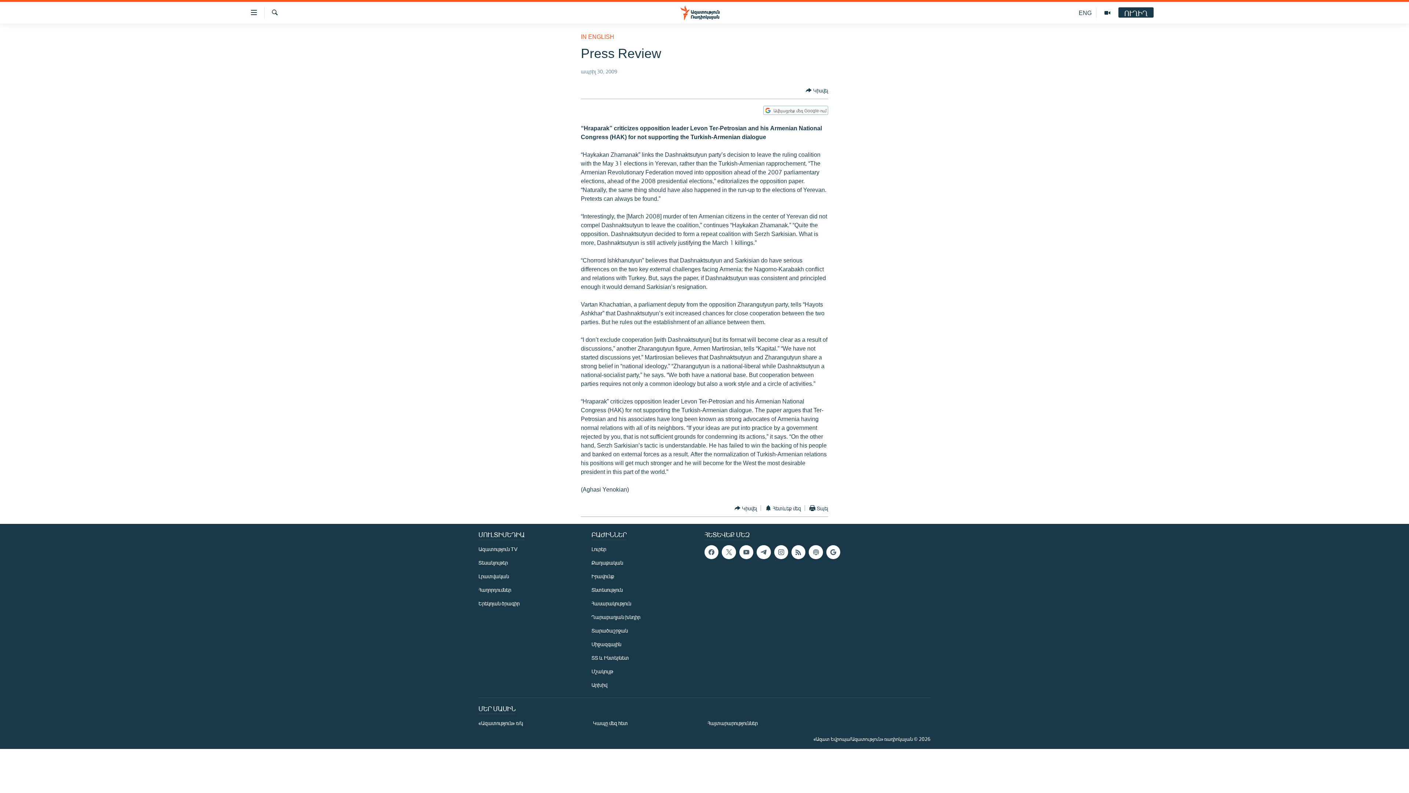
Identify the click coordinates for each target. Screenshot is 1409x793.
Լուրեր (598, 549)
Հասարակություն (611, 603)
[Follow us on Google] (833, 552)
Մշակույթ (602, 671)
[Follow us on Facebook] (711, 552)
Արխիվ (599, 685)
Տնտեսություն (607, 590)
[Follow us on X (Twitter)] (729, 552)
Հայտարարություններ (732, 723)
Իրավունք (602, 576)
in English (597, 36)
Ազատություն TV (497, 549)
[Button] (817, 90)
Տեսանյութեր (493, 563)
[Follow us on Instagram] (781, 552)
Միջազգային (606, 644)
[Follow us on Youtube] (746, 552)
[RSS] (798, 552)
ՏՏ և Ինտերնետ (610, 658)
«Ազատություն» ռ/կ (500, 723)
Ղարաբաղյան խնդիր (615, 617)
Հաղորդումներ (494, 590)
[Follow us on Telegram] (764, 552)
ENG (1085, 12)
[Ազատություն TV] (1107, 12)
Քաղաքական (607, 563)
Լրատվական (493, 576)
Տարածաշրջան (609, 630)
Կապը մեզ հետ (610, 723)
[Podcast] (816, 552)
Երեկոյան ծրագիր (499, 603)
